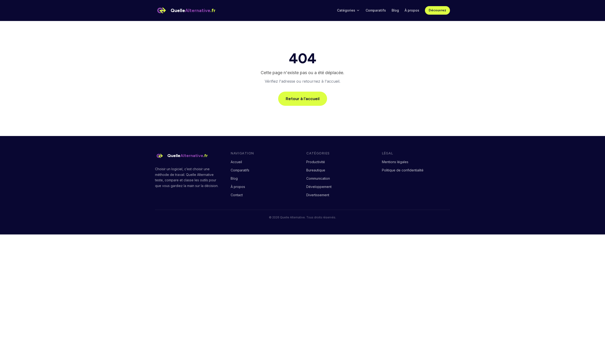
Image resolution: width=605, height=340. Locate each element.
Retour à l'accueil (303, 98)
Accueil (236, 162)
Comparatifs (376, 10)
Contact (237, 195)
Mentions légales (395, 162)
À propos (412, 10)
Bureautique (315, 170)
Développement (319, 187)
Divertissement (317, 195)
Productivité (315, 162)
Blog (395, 10)
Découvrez (437, 10)
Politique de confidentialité (403, 170)
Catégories (346, 10)
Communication (318, 178)
